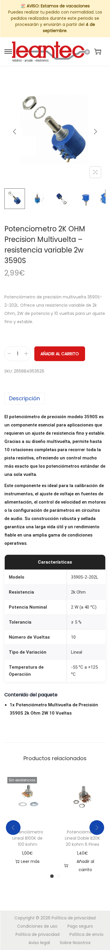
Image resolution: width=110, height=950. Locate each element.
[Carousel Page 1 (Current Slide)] (52, 876)
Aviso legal (39, 943)
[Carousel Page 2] (58, 876)
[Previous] (14, 131)
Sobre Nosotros (75, 943)
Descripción (24, 398)
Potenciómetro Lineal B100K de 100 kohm (27, 838)
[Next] (95, 131)
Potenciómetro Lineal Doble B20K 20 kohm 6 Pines (82, 838)
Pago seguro (80, 926)
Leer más (30, 861)
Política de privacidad (74, 918)
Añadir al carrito (59, 354)
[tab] (55, 398)
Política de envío (87, 934)
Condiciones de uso (37, 926)
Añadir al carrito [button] (85, 865)
